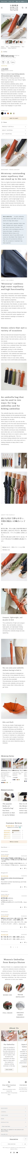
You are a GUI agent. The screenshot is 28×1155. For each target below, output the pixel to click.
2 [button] (13, 947)
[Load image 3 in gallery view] (17, 42)
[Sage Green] (11, 113)
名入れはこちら (6, 549)
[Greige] (14, 113)
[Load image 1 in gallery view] (7, 42)
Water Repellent (12, 48)
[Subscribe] (26, 1126)
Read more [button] (23, 865)
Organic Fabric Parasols (20, 1015)
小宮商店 (5, 51)
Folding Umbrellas (15, 46)
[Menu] (2, 8)
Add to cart (14, 118)
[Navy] (5, 113)
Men (7, 46)
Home (2, 46)
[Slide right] (25, 42)
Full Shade (8, 1013)
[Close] (25, 1138)
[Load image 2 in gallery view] (14, 42)
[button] (22, 8)
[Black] (2, 113)
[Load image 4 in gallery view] (21, 42)
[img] (4, 856)
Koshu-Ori (7, 995)
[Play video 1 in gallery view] (10, 42)
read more (9, 1069)
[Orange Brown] (8, 113)
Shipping (2, 70)
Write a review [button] (14, 841)
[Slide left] (3, 42)
